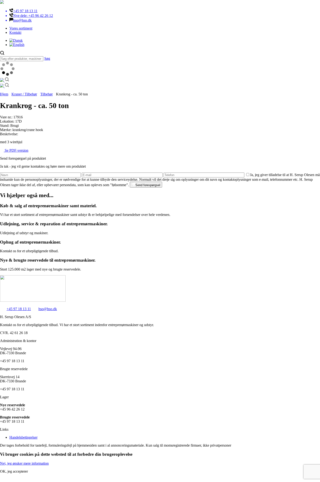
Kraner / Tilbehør (24, 94)
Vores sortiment (20, 28)
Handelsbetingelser (23, 437)
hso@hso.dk (47, 309)
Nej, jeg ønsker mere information (24, 463)
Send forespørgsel (147, 185)
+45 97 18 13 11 (19, 309)
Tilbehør (46, 94)
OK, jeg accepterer (14, 471)
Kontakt (15, 32)
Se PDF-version (16, 150)
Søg (47, 58)
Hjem (4, 94)
